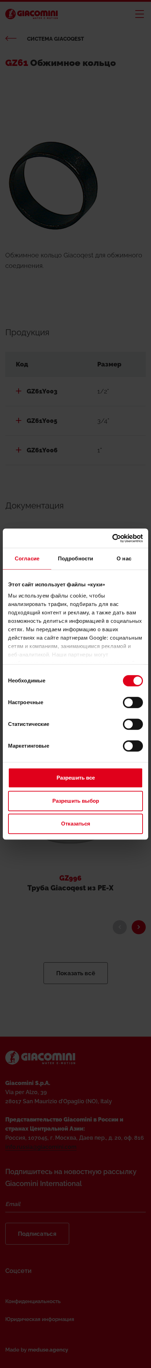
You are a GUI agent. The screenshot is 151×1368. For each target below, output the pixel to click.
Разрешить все (76, 778)
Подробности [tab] (75, 558)
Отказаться (75, 824)
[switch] (133, 702)
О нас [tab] (124, 558)
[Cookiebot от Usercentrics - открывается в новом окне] (112, 538)
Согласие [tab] (27, 558)
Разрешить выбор (75, 801)
